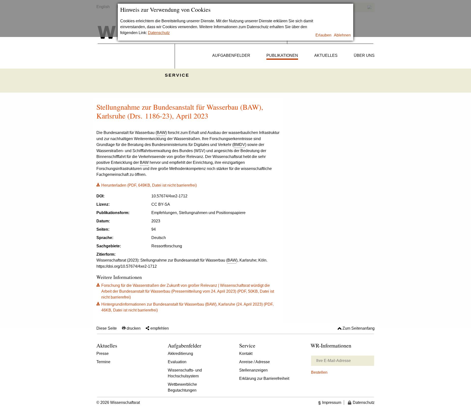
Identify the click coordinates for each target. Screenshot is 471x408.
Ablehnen (342, 35)
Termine (103, 362)
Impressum (331, 402)
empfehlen (159, 328)
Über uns (364, 55)
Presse (102, 353)
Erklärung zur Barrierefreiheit (264, 378)
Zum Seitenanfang (358, 328)
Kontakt (245, 353)
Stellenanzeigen (253, 370)
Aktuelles (326, 55)
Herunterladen (146, 184)
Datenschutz (159, 33)
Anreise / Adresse (254, 362)
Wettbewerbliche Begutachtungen (182, 387)
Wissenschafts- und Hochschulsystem (185, 373)
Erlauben (323, 35)
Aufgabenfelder (231, 55)
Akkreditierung (180, 353)
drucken (134, 328)
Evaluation (177, 362)
